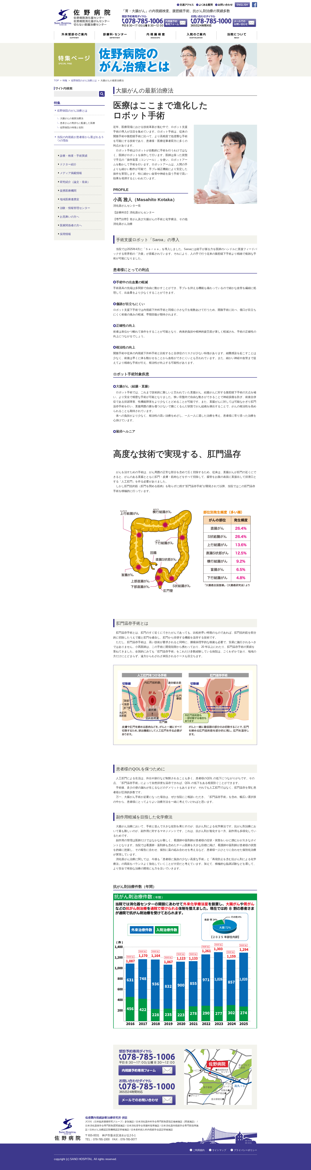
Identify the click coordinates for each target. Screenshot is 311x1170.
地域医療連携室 (69, 199)
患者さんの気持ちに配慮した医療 (77, 123)
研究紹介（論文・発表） (75, 182)
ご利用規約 (199, 1150)
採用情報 (65, 234)
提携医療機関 (68, 190)
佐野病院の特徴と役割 (71, 127)
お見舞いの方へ (69, 216)
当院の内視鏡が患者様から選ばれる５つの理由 (80, 138)
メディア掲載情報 (71, 173)
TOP (56, 80)
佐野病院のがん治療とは (84, 80)
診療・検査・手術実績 (73, 155)
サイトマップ (219, 1150)
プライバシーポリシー (245, 1150)
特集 (65, 80)
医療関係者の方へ (71, 225)
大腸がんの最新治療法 (71, 118)
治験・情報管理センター (75, 208)
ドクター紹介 (68, 164)
